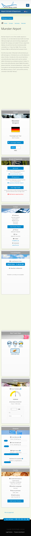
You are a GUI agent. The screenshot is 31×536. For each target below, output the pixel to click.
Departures (16, 177)
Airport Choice (8, 18)
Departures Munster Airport (16, 183)
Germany (17, 23)
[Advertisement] (15, 91)
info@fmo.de (15, 240)
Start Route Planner (15, 226)
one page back (10, 512)
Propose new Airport (19, 532)
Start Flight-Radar (15, 187)
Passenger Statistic (15, 142)
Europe (11, 23)
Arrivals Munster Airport (16, 174)
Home (5, 23)
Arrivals (16, 168)
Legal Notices (9, 532)
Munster (23, 23)
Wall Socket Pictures (15, 501)
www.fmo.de (15, 245)
